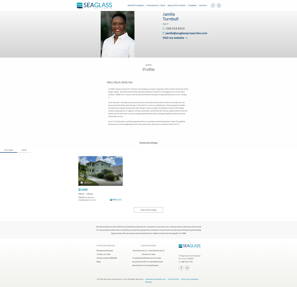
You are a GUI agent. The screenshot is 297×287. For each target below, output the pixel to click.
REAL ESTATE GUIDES (177, 5)
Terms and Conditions (189, 279)
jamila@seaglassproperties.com (186, 33)
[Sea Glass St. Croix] (96, 4)
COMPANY (192, 5)
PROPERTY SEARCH (136, 5)
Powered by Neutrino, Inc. (155, 279)
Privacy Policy (173, 279)
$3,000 (83, 189)
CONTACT (203, 5)
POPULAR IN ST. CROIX (155, 5)
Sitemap (148, 282)
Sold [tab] (24, 149)
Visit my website (174, 37)
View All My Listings (148, 210)
